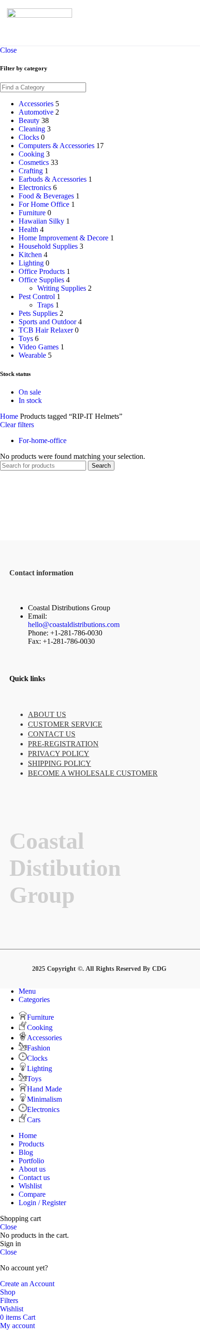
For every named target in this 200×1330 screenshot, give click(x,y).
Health (28, 229)
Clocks (29, 137)
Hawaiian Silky (41, 221)
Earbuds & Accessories (53, 179)
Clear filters (17, 425)
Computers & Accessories (56, 146)
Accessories (36, 104)
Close (8, 50)
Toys (26, 338)
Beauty (29, 120)
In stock (30, 400)
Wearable (32, 355)
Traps (45, 305)
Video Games (39, 347)
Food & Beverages (46, 196)
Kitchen (30, 255)
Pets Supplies (38, 313)
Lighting (31, 263)
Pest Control (37, 296)
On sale (30, 392)
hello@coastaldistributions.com (74, 624)
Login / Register (42, 1203)
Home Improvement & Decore (63, 238)
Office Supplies (41, 280)
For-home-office (43, 440)
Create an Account (27, 1284)
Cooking (31, 154)
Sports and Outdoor (47, 322)
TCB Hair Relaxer (46, 330)
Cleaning (32, 129)
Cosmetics (34, 162)
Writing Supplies (61, 288)
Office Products (42, 271)
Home (10, 416)
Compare (32, 1194)
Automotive (36, 112)
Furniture (32, 213)
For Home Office (44, 204)
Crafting (31, 171)
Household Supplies (48, 246)
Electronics (35, 187)
